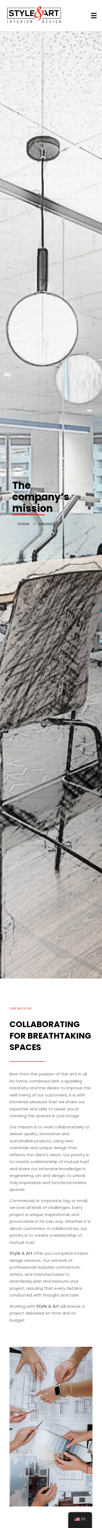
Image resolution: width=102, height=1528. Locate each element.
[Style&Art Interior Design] (34, 14)
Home (23, 524)
